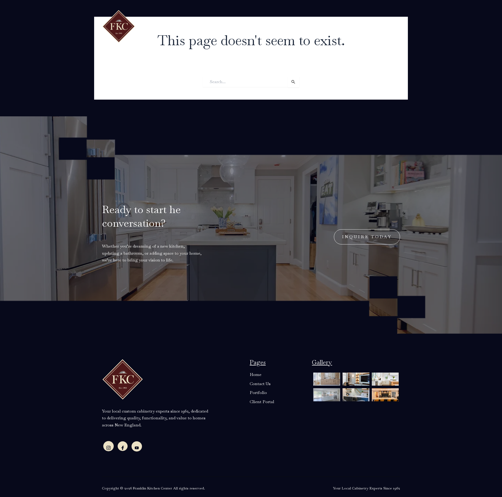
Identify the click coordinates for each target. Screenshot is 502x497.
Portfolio (289, 25)
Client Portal (322, 25)
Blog (268, 25)
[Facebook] (122, 446)
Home (161, 25)
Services (212, 25)
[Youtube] (137, 446)
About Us (184, 25)
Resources (242, 25)
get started (371, 25)
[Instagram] (108, 446)
